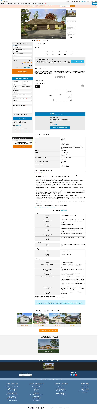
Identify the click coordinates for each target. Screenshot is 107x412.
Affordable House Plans (36, 386)
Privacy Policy (42, 6)
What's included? (16, 45)
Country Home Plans (12, 392)
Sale (46, 3)
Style (6, 3)
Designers (39, 3)
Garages (22, 3)
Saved (95, 3)
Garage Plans (36, 393)
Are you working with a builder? (19, 94)
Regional (35, 3)
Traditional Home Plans (12, 398)
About (56, 379)
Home (36, 44)
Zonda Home (85, 392)
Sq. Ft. (18, 3)
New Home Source (85, 386)
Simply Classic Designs (60, 390)
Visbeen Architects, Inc (60, 393)
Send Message (22, 118)
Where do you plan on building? (20, 98)
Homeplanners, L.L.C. (60, 388)
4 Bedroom (36, 392)
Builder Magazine (85, 389)
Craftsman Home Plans (12, 393)
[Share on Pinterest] (64, 77)
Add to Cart (22, 72)
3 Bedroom (36, 390)
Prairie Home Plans (43, 44)
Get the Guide (22, 146)
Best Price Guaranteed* (27, 62)
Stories (14, 3)
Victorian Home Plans (12, 400)
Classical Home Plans (12, 389)
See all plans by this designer (48, 330)
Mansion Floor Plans (36, 397)
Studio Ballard (61, 392)
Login (72, 1)
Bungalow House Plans (12, 388)
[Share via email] (55, 77)
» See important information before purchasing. (45, 207)
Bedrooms (10, 3)
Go (96, 1)
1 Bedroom (36, 388)
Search (2, 3)
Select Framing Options (18, 53)
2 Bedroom (36, 389)
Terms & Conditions (34, 6)
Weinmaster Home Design (60, 394)
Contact (60, 379)
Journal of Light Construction (85, 390)
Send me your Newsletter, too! (20, 114)
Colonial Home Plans (12, 390)
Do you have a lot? (16, 90)
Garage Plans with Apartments (36, 394)
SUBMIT (72, 6)
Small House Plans (36, 398)
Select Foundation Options (18, 49)
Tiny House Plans (36, 400)
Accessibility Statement (65, 407)
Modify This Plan (77, 61)
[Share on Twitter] (62, 77)
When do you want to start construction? (21, 86)
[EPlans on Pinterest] (76, 375)
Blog (43, 3)
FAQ (53, 379)
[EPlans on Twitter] (74, 375)
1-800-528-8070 (83, 1)
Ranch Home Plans (12, 397)
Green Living (60, 386)
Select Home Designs (60, 389)
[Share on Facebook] (60, 77)
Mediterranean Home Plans (12, 394)
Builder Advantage (85, 388)
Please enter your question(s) (19, 105)
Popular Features (28, 3)
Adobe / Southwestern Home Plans (12, 386)
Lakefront (36, 396)
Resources (45, 379)
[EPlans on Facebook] (71, 375)
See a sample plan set (39, 172)
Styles (40, 379)
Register (67, 1)
